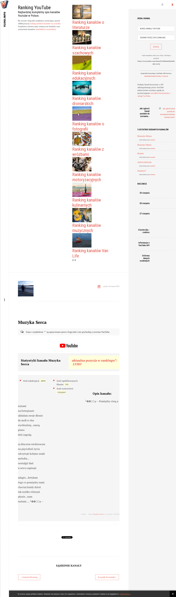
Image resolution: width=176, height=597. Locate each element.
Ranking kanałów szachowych (86, 50)
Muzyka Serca (99, 514)
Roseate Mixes (144, 136)
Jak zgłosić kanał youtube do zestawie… (144, 112)
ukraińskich (40, 29)
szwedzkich (51, 29)
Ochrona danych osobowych (145, 258)
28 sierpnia (145, 203)
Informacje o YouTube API (144, 244)
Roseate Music (144, 144)
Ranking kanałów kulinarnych (86, 203)
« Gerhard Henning (29, 577)
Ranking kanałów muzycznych (86, 228)
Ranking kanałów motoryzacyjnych (86, 177)
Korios (140, 153)
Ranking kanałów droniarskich (86, 101)
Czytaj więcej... (125, 594)
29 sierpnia (145, 193)
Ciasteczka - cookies (144, 231)
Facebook (162, 4)
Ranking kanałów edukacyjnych (86, 76)
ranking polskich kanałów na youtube (45, 23)
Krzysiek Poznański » (107, 577)
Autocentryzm (144, 162)
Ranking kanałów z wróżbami (88, 152)
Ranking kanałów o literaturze (88, 25)
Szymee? (141, 170)
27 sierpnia (145, 213)
